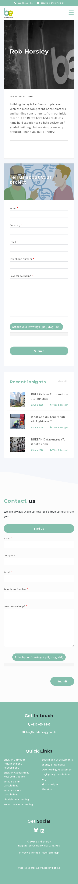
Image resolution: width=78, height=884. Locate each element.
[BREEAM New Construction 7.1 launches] (17, 399)
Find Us (39, 528)
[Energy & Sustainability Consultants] (8, 13)
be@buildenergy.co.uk (52, 2)
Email (14, 242)
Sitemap (54, 852)
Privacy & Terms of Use (33, 852)
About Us (47, 789)
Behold (56, 867)
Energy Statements (53, 764)
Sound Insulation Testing (18, 804)
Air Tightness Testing (16, 799)
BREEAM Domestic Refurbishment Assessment (14, 763)
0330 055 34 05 (25, 2)
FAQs (45, 779)
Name (14, 208)
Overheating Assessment (57, 769)
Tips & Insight (60, 404)
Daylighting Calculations (56, 774)
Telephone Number (22, 259)
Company (16, 225)
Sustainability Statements (57, 759)
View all (62, 381)
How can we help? (21, 276)
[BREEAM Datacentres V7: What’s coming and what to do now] (17, 444)
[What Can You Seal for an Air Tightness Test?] (17, 421)
